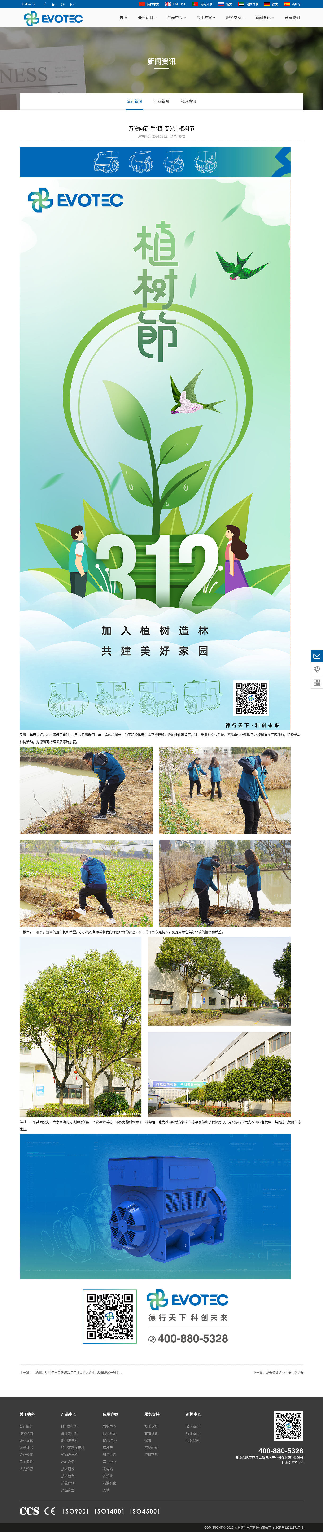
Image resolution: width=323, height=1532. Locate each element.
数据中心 (109, 1426)
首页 (123, 18)
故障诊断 (151, 1433)
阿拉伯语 (252, 4)
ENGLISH (179, 4)
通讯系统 (109, 1433)
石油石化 (109, 1483)
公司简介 (26, 1426)
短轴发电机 (69, 1455)
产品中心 (175, 18)
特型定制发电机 (72, 1447)
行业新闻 (161, 101)
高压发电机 (69, 1433)
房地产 (108, 1447)
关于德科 (146, 18)
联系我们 (292, 18)
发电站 (108, 1469)
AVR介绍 (67, 1462)
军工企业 (109, 1462)
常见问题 (151, 1447)
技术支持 (151, 1426)
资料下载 (151, 1455)
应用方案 (205, 18)
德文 (275, 4)
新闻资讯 (263, 18)
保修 (147, 1440)
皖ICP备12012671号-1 (288, 1527)
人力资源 (26, 1469)
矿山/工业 (110, 1440)
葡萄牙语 (206, 4)
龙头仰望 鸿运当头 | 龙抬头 (278, 1372)
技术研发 (67, 1469)
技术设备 (67, 1476)
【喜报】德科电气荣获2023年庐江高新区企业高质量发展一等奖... (71, 1372)
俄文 (229, 4)
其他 (106, 1490)
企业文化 (26, 1440)
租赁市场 (109, 1455)
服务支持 (234, 18)
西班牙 (296, 4)
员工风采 (26, 1462)
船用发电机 (69, 1440)
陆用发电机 (69, 1426)
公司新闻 (134, 101)
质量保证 (67, 1483)
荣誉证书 (26, 1447)
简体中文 (153, 4)
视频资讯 (188, 101)
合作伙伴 (26, 1455)
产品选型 (67, 1490)
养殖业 (108, 1476)
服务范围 (26, 1433)
